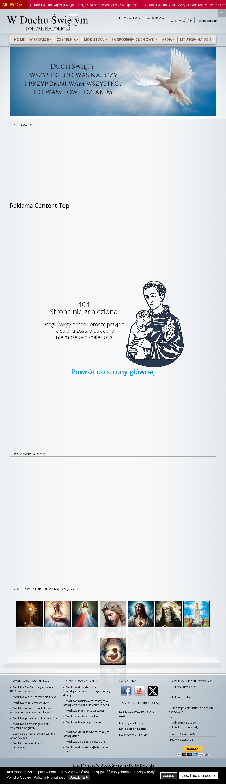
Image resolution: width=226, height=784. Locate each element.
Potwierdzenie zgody (184, 727)
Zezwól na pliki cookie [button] (198, 776)
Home (19, 39)
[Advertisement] (113, 161)
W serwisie (39, 39)
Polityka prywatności (184, 687)
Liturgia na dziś (195, 39)
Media (166, 39)
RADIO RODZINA (207, 21)
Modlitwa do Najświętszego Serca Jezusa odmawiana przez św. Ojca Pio (69, 5)
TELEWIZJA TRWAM (130, 18)
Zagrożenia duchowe (132, 39)
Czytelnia (66, 39)
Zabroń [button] (168, 776)
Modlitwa (94, 39)
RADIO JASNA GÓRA (181, 21)
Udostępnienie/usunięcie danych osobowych (191, 710)
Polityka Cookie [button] (18, 777)
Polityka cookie (181, 697)
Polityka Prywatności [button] (50, 777)
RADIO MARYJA (155, 18)
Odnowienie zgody (183, 722)
